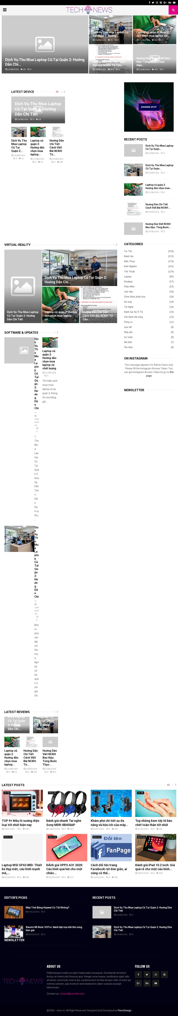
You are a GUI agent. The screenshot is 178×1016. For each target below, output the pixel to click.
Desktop (128, 281)
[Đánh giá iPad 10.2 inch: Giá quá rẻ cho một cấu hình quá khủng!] (155, 847)
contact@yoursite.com (72, 993)
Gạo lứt (128, 327)
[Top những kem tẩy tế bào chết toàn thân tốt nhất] (155, 803)
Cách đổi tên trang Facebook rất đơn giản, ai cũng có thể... (109, 869)
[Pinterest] (164, 974)
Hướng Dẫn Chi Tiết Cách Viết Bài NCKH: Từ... (57, 147)
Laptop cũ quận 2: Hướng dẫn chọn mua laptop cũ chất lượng (49, 359)
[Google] (138, 983)
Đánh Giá (128, 256)
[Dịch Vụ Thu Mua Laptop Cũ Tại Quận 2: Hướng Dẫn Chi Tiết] (19, 132)
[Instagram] (155, 974)
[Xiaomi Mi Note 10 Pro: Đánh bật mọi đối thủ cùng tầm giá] (13, 932)
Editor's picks (15, 897)
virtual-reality (17, 245)
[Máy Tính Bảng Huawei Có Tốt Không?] (13, 912)
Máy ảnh (128, 332)
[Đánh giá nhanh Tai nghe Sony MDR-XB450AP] (66, 803)
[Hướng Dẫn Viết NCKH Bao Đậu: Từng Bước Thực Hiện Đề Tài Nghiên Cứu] (133, 228)
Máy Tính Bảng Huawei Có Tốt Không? (47, 907)
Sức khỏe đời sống (133, 316)
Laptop (127, 276)
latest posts (13, 785)
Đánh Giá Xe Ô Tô (133, 311)
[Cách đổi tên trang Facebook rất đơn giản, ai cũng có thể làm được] (111, 847)
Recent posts (135, 139)
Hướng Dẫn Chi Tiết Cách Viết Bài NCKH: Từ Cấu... (108, 63)
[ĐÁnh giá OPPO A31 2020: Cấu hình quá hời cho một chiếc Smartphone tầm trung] (66, 847)
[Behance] (147, 983)
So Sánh (128, 337)
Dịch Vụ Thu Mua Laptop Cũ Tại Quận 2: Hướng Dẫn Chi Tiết (38, 109)
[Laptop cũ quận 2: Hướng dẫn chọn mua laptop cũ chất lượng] (38, 132)
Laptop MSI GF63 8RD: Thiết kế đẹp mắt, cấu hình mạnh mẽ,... (22, 869)
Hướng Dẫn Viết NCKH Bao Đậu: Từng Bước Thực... (50, 757)
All (57, 92)
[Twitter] (147, 974)
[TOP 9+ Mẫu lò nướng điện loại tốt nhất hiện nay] (22, 803)
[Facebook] (138, 974)
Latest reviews (17, 712)
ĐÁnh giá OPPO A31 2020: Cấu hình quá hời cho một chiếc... (64, 869)
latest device (22, 92)
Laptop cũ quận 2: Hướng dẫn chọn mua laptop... (37, 147)
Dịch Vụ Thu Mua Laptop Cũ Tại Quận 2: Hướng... (110, 34)
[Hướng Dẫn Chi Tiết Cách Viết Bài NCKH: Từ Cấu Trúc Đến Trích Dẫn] (57, 132)
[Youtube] (155, 983)
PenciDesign (124, 1010)
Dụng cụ (128, 321)
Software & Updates (21, 332)
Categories (133, 244)
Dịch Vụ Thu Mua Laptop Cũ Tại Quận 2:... (19, 146)
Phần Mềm (129, 286)
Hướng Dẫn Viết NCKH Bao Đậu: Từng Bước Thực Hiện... (153, 62)
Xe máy (128, 301)
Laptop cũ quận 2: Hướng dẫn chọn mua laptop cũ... (152, 34)
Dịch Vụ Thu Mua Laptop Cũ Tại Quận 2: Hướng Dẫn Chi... (76, 279)
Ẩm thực (128, 347)
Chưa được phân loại (134, 296)
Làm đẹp (128, 291)
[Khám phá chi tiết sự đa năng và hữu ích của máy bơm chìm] (111, 803)
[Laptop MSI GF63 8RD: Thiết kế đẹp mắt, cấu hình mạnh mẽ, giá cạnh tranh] (22, 847)
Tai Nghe (129, 306)
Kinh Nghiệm (130, 266)
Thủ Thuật (129, 271)
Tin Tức (128, 251)
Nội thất (128, 342)
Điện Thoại (129, 261)
